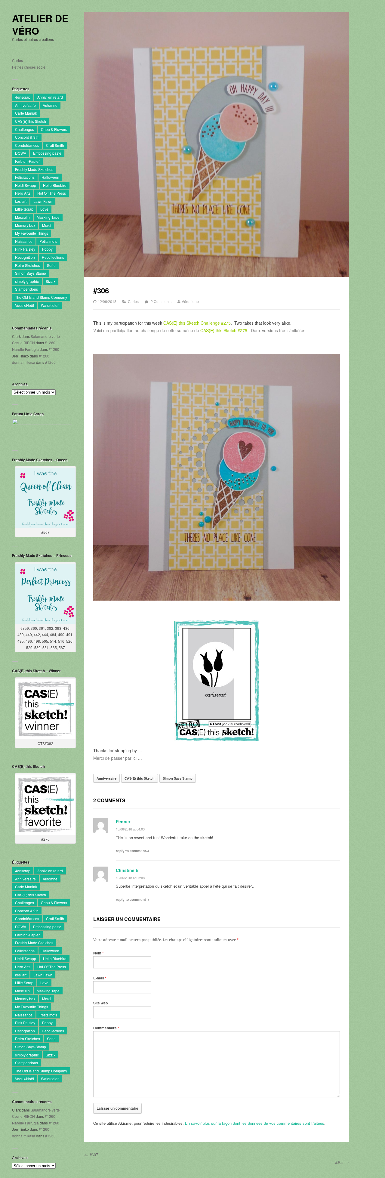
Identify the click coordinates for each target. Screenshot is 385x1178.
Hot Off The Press (51, 193)
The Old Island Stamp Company (41, 297)
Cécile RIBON (23, 342)
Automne (50, 105)
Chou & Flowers (54, 129)
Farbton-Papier (27, 161)
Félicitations (25, 177)
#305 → (342, 1162)
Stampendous (26, 289)
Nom (98, 953)
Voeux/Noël (24, 305)
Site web (100, 1003)
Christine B (127, 870)
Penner (123, 821)
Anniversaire (25, 105)
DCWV (20, 153)
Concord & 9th (26, 137)
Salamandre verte (45, 336)
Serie (51, 265)
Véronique (190, 301)
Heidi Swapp (25, 185)
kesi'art (20, 201)
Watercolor (50, 305)
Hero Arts (22, 193)
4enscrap (22, 97)
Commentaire (106, 1028)
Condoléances (27, 145)
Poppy (47, 249)
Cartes (17, 60)
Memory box (25, 225)
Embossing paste (47, 153)
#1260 (50, 342)
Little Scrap (24, 209)
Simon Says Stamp (30, 273)
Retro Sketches (27, 265)
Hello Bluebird (54, 185)
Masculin (22, 217)
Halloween (50, 177)
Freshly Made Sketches (34, 169)
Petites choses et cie (28, 67)
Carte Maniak (26, 113)
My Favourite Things (31, 233)
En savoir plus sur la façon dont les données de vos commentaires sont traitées (254, 1123)
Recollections (53, 257)
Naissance (23, 241)
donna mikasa (23, 362)
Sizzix (50, 281)
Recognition (25, 257)
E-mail (99, 978)
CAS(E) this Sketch (30, 121)
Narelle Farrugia (25, 349)
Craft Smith (55, 145)
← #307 (91, 1155)
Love (44, 209)
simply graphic (27, 281)
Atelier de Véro (40, 24)
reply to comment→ (132, 850)
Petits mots (48, 241)
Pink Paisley (25, 249)
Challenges (24, 129)
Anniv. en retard (50, 97)
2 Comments (161, 301)
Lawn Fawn (42, 201)
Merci (46, 225)
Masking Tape (48, 217)
